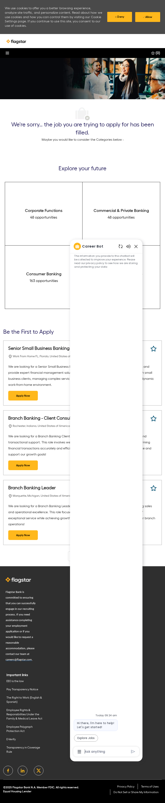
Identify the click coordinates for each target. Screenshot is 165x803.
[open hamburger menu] (7, 53)
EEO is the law (15, 681)
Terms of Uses (150, 786)
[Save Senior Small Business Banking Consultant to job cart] (153, 349)
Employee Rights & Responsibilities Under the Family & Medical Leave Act (24, 714)
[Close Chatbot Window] (136, 246)
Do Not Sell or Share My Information (136, 792)
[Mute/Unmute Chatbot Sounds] (128, 246)
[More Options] (79, 751)
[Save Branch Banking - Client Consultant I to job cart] (153, 418)
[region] (106, 498)
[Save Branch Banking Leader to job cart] (153, 488)
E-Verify (11, 739)
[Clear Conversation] (121, 246)
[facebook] (8, 770)
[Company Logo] (16, 41)
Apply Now (23, 395)
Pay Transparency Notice (22, 689)
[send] (133, 751)
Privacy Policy (125, 786)
